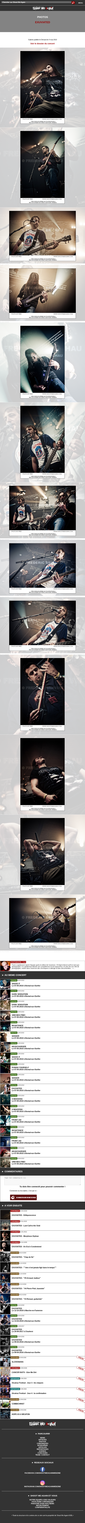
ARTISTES (42, 1440)
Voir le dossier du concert (42, 43)
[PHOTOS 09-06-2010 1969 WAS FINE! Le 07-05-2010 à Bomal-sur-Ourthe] (42, 1173)
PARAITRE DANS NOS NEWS (42, 1503)
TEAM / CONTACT (42, 1455)
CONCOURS (42, 1453)
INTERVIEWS (42, 1445)
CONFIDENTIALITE (42, 1507)
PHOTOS (42, 1442)
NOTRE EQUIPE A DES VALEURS (42, 1500)
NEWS (42, 1438)
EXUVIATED (42, 22)
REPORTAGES (42, 1449)
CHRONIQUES (42, 1443)
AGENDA (42, 1451)
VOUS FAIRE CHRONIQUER (43, 1502)
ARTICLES (42, 1447)
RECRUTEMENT (42, 1505)
